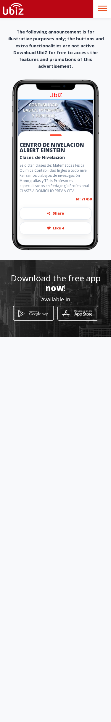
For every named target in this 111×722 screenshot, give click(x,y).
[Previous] (23, 118)
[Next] (87, 118)
